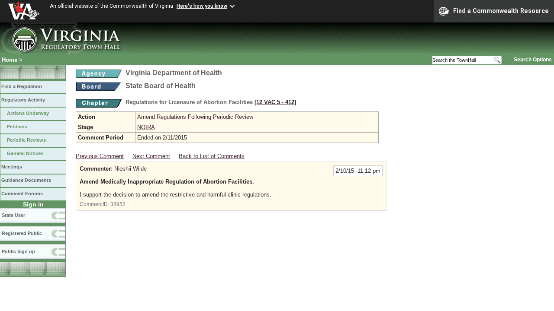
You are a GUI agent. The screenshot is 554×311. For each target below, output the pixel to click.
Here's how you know (202, 6)
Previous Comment (100, 156)
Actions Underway (28, 113)
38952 (118, 204)
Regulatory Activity (23, 99)
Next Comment (151, 156)
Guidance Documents (26, 180)
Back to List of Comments (212, 156)
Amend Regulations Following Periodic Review (195, 117)
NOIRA (146, 127)
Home (9, 60)
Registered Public (22, 233)
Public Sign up (18, 251)
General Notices (25, 153)
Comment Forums (22, 193)
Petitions (17, 126)
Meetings (11, 166)
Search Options (533, 59)
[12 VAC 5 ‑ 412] (275, 102)
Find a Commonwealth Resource (501, 10)
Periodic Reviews (26, 140)
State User (13, 215)
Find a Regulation (21, 86)
